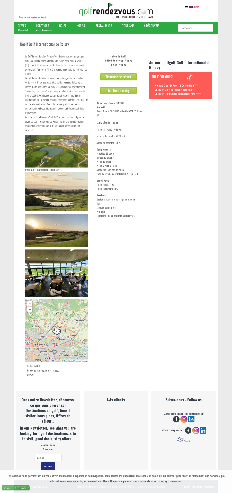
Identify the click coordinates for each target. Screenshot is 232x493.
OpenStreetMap (70, 361)
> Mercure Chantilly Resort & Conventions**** (175, 85)
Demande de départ (118, 76)
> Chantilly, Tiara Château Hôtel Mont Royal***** (177, 93)
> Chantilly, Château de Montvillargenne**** (174, 89)
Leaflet (57, 361)
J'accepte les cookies (15, 488)
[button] (56, 331)
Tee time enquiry (119, 90)
